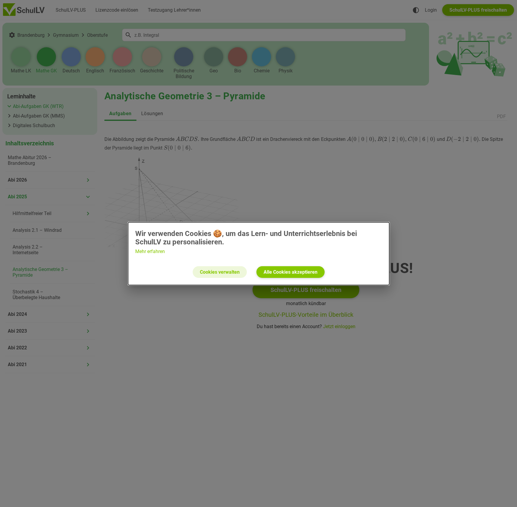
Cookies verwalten (220, 272)
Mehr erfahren (150, 251)
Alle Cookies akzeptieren (290, 272)
